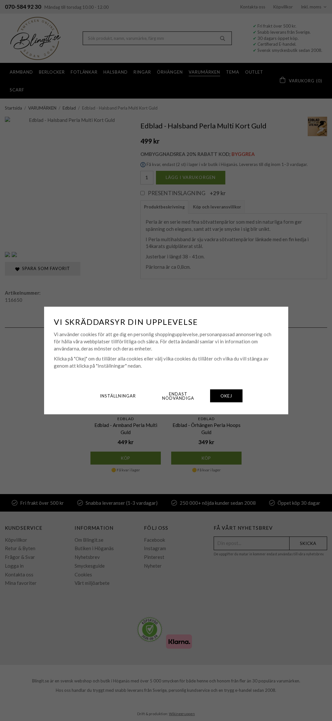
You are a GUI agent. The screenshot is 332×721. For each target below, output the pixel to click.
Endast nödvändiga (178, 396)
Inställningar (118, 395)
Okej (226, 395)
